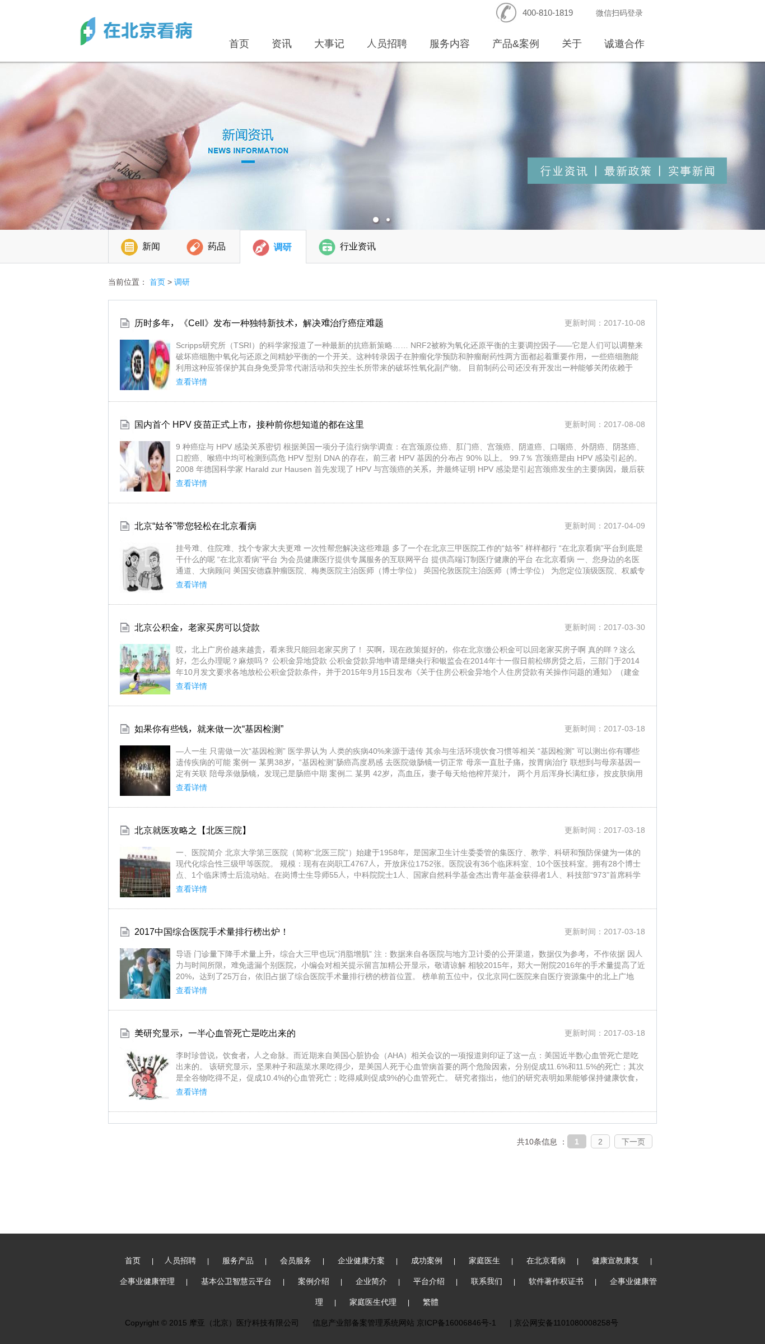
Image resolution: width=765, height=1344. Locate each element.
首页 (239, 43)
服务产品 (238, 1260)
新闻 (151, 246)
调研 (283, 247)
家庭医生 (484, 1260)
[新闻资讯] (382, 146)
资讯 (282, 43)
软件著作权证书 (556, 1281)
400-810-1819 (548, 12)
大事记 (329, 43)
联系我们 (486, 1281)
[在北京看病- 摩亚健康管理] (136, 31)
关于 (572, 43)
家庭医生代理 (373, 1301)
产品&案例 (515, 43)
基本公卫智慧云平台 (236, 1281)
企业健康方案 (361, 1260)
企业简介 (371, 1281)
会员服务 (295, 1260)
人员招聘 (387, 43)
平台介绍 (429, 1281)
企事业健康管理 (147, 1281)
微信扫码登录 (619, 12)
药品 (217, 246)
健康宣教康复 (615, 1260)
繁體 (431, 1301)
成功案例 (426, 1260)
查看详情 (191, 381)
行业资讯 (358, 246)
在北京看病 (546, 1260)
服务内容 (450, 43)
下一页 (633, 1141)
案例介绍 (313, 1281)
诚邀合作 (624, 43)
